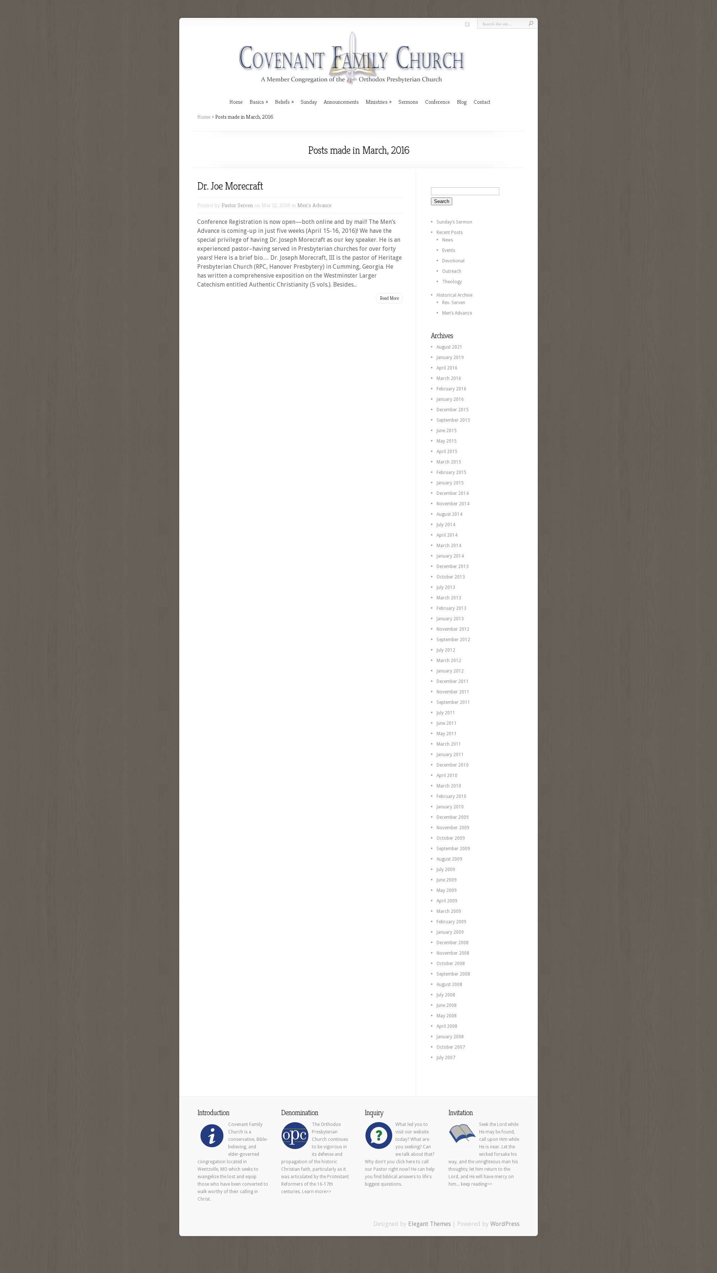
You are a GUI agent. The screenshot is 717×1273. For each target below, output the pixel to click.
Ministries (377, 101)
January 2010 (450, 806)
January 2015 (450, 483)
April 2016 (447, 368)
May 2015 (447, 441)
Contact (482, 101)
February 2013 (451, 608)
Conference (437, 101)
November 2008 (453, 953)
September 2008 (453, 974)
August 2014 (449, 514)
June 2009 (447, 880)
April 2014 (447, 535)
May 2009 (447, 890)
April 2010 (447, 775)
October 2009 (451, 838)
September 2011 (453, 702)
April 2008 (447, 1026)
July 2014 (446, 524)
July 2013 (446, 587)
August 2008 (449, 984)
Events (448, 250)
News (447, 240)
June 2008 (447, 1005)
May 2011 (447, 733)
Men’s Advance (457, 313)
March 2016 (449, 378)
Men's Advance (314, 205)
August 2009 (449, 859)
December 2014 (453, 493)
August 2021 (449, 347)
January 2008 (450, 1036)
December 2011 (453, 681)
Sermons (408, 101)
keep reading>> (476, 1184)
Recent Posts (450, 232)
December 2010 (453, 765)
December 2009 (453, 817)
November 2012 (453, 629)
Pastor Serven (237, 205)
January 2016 (450, 399)
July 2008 (446, 995)
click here (405, 1161)
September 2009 (453, 848)
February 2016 (451, 388)
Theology (452, 281)
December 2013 (453, 566)
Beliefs (282, 101)
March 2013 (449, 597)
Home (236, 101)
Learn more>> (316, 1191)
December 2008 (453, 942)
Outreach (451, 271)
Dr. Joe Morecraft (230, 186)
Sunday (309, 101)
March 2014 (449, 545)
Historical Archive (454, 295)
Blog (462, 101)
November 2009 (453, 827)
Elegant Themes (429, 1223)
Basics (256, 101)
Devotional (453, 260)
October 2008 (451, 963)
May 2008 (447, 1015)
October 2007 (451, 1047)
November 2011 (453, 692)
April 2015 (447, 451)
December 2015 (453, 409)
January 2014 (450, 556)
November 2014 (453, 503)
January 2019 (450, 357)
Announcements (341, 101)
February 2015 (451, 472)
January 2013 (450, 618)
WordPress (504, 1223)
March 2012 (449, 660)
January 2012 (450, 671)
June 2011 (447, 723)
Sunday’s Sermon (454, 222)
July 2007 (446, 1057)
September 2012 (453, 639)
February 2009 (451, 921)
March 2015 (449, 462)
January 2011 (450, 754)
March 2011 (449, 744)
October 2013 (451, 577)
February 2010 (451, 796)
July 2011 (446, 712)
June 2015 (447, 430)
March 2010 (449, 786)
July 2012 (446, 650)
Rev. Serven (453, 302)
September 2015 (453, 420)
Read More (389, 298)
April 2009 (447, 901)
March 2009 (449, 911)
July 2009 (446, 869)
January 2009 (450, 932)
